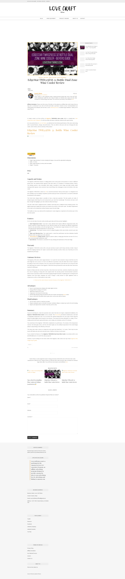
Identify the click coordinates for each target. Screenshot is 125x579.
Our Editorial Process (32, 553)
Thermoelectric (33, 236)
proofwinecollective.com (40, 452)
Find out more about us (32, 567)
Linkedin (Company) (31, 526)
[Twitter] (76, 95)
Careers (48, 1)
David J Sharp (38, 93)
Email (28, 403)
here (73, 99)
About (29, 88)
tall (46, 191)
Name (29, 397)
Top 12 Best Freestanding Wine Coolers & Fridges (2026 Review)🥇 (34, 382)
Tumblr (29, 519)
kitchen (64, 294)
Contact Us (29, 558)
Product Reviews (64, 18)
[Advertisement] (62, 30)
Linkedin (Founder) (31, 529)
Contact (82, 18)
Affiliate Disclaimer (31, 1)
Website (29, 410)
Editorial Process (41, 1)
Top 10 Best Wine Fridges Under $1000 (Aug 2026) (90, 58)
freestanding (58, 314)
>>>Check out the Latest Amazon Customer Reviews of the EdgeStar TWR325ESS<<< (52, 280)
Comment (29, 416)
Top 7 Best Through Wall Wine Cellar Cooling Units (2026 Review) (91, 53)
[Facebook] (74, 95)
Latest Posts (30, 90)
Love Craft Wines (44, 94)
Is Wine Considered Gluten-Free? (90, 70)
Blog (41, 18)
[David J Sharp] (30, 95)
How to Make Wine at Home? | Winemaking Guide (91, 64)
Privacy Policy (30, 548)
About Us (75, 18)
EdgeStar (48, 118)
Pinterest (29, 521)
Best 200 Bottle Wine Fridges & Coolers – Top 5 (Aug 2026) (91, 47)
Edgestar (29, 344)
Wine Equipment (51, 18)
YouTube (29, 531)
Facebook (29, 524)
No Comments (75, 347)
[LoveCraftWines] (62, 9)
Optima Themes (38, 573)
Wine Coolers (53, 77)
